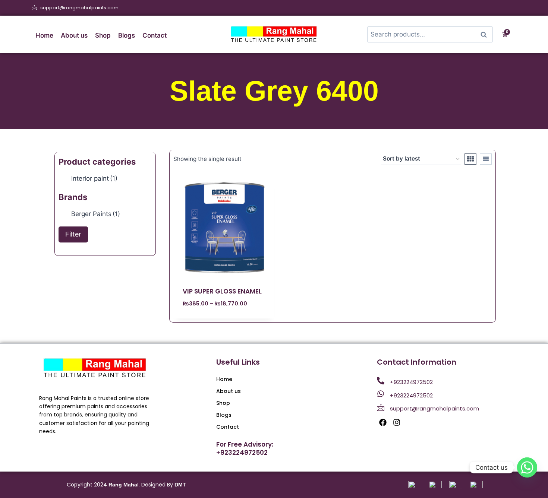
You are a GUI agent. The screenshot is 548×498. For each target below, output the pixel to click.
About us (74, 35)
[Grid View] (470, 159)
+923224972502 (411, 382)
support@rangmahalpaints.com (434, 408)
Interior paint (94, 178)
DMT (180, 485)
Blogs (126, 35)
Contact (154, 35)
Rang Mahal (123, 485)
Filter (73, 234)
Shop (103, 35)
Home (44, 35)
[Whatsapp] (527, 467)
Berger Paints (95, 214)
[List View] (486, 159)
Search (486, 34)
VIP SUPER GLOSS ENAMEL (222, 291)
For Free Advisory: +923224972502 (244, 448)
